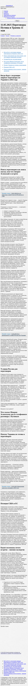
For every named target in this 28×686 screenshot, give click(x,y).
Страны (6, 12)
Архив (7, 35)
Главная (6, 11)
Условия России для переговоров (12, 59)
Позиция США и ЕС (9, 67)
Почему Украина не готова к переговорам (15, 65)
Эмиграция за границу (10, 15)
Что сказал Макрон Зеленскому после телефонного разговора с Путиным (14, 668)
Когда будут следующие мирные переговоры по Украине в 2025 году (13, 661)
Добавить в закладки (15, 35)
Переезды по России (9, 16)
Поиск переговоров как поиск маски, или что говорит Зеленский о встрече (15, 664)
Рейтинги (6, 13)
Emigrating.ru (9, 5)
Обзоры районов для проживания (16, 18)
